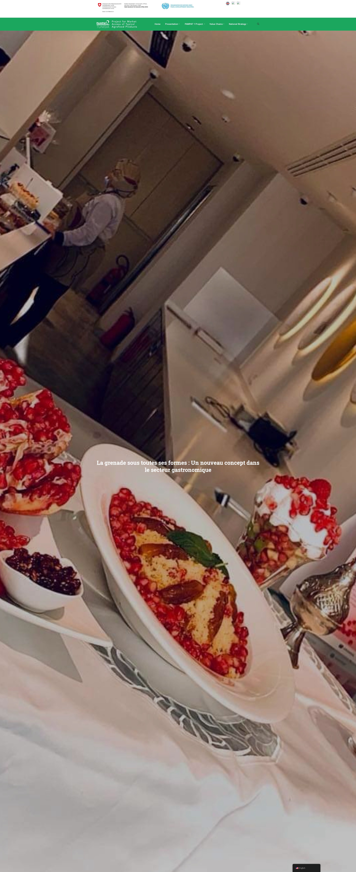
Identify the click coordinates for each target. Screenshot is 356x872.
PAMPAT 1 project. (193, 24)
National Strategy (237, 24)
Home (157, 24)
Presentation (171, 24)
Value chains (216, 24)
